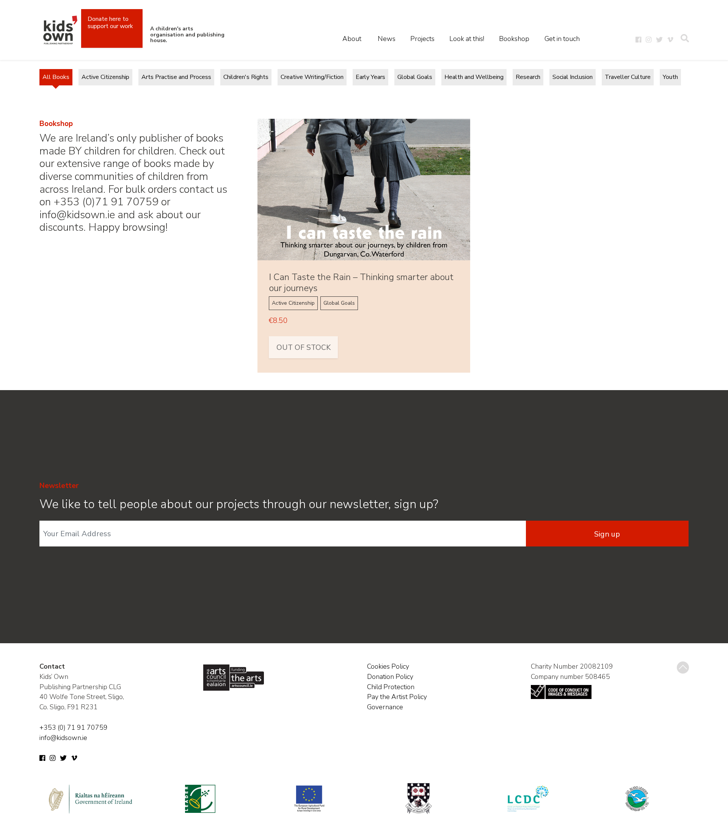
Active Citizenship (105, 77)
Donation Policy (390, 676)
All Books (55, 77)
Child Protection (390, 686)
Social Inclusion (572, 77)
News (386, 38)
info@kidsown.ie (63, 737)
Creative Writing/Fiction (312, 77)
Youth (670, 77)
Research (528, 77)
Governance (385, 707)
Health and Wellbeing (474, 77)
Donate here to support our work (110, 22)
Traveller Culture (628, 77)
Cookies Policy (388, 666)
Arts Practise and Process (176, 77)
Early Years (370, 77)
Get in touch (562, 38)
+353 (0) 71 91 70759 (73, 727)
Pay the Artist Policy (397, 696)
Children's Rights (245, 77)
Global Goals (414, 77)
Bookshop (514, 38)
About (351, 38)
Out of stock (303, 348)
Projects (422, 38)
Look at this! (466, 38)
